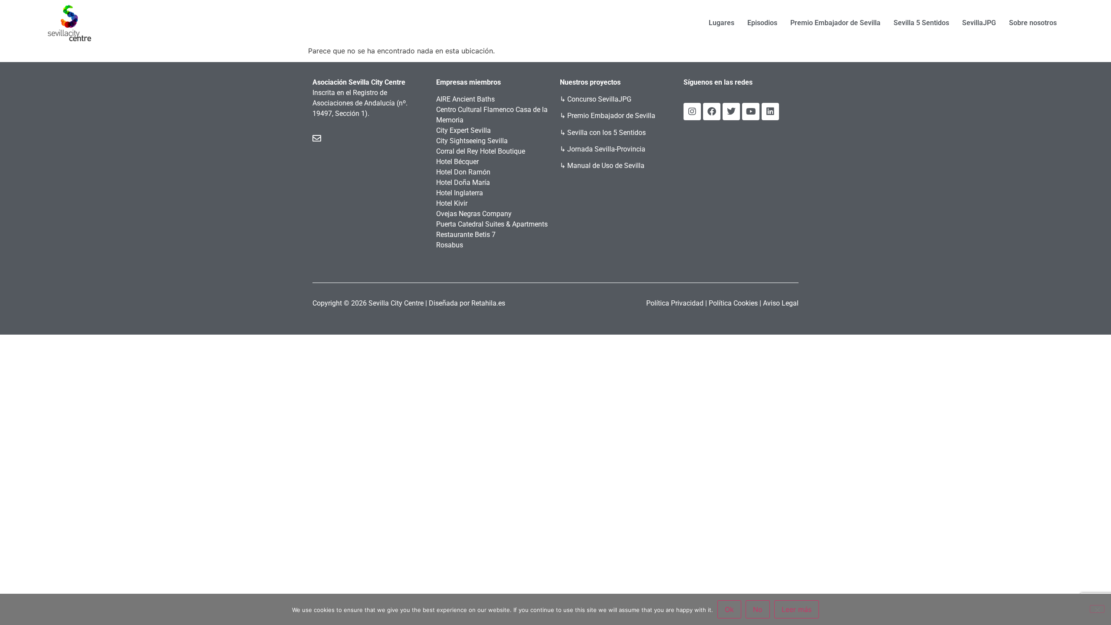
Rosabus (449, 245)
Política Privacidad (674, 303)
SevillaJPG (979, 23)
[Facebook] (711, 111)
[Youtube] (750, 111)
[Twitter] (731, 111)
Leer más (797, 609)
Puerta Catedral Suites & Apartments (492, 224)
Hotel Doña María (463, 182)
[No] (1097, 609)
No (758, 609)
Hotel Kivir (451, 203)
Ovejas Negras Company (474, 214)
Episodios (762, 23)
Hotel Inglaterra (459, 193)
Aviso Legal (781, 303)
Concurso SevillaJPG (599, 99)
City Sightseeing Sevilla (472, 141)
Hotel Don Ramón (463, 172)
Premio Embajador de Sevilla (835, 23)
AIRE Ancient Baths (465, 99)
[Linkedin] (770, 111)
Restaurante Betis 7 (466, 234)
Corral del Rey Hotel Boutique (480, 151)
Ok (729, 609)
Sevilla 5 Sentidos (921, 23)
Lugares (721, 23)
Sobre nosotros (1033, 23)
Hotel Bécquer (457, 162)
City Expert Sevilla (463, 130)
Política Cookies (733, 303)
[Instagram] (692, 111)
